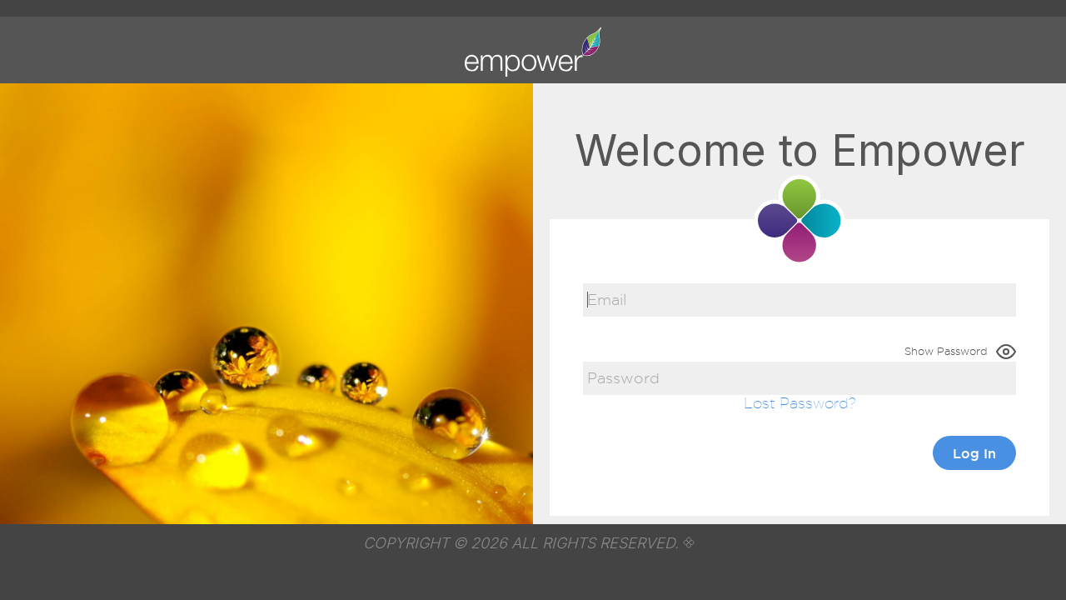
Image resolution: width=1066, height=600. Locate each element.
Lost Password (796, 403)
